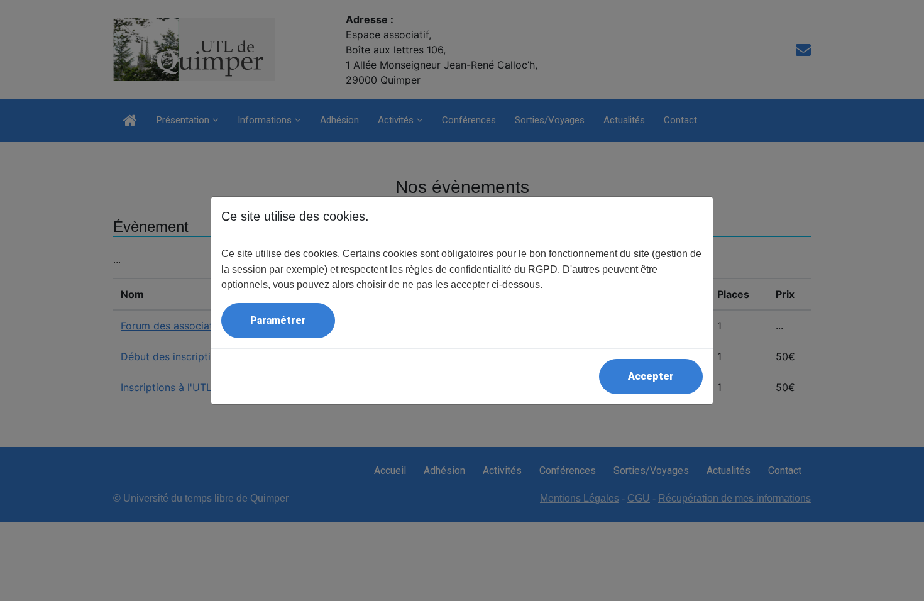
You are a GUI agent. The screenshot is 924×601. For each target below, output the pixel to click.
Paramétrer (278, 320)
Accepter (651, 376)
